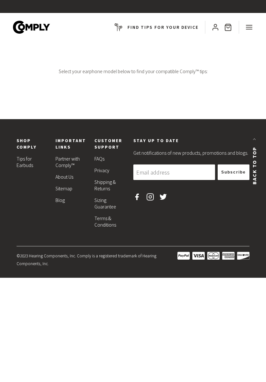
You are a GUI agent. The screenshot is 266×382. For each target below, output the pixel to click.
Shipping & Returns (105, 185)
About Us (64, 177)
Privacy (101, 170)
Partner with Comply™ (67, 161)
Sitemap (63, 188)
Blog (60, 200)
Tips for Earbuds (25, 161)
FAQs (99, 158)
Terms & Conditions (105, 221)
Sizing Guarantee (105, 203)
